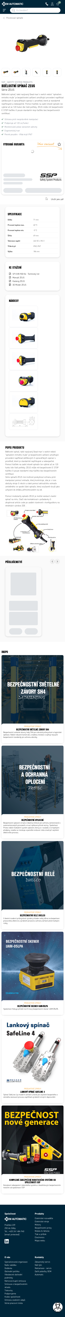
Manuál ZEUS (18, 277)
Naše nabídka (10, 1265)
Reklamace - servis (43, 1268)
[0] (57, 3)
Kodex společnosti (12, 1297)
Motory (38, 1224)
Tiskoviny (9, 1290)
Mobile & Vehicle (42, 1231)
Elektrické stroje (42, 1221)
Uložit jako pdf (57, 199)
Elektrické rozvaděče (44, 1218)
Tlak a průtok (40, 1234)
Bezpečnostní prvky (43, 1228)
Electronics (39, 1237)
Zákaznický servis (42, 1262)
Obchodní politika (12, 1271)
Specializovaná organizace (16, 1262)
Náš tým (38, 1265)
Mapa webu (40, 1240)
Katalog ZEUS (19, 281)
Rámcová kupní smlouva (15, 1281)
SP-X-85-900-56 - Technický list (26, 274)
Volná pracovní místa (14, 1303)
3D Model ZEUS (19, 285)
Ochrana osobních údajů (15, 1300)
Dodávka (8, 1268)
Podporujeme (10, 1293)
